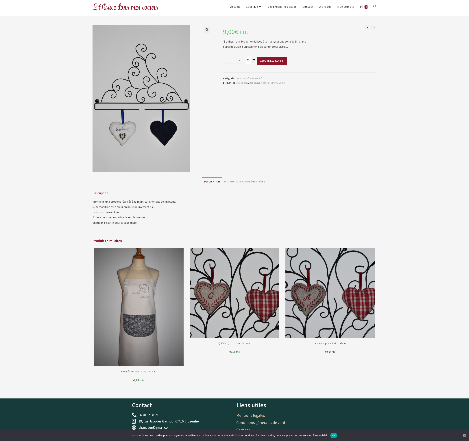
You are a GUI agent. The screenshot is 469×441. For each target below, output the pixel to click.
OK (334, 435)
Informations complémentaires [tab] (244, 181)
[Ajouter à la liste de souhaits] (248, 60)
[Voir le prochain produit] (373, 27)
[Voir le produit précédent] (367, 27)
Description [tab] (212, 181)
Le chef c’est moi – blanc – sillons (138, 371)
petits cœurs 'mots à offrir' (249, 78)
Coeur (282, 82)
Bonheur (254, 82)
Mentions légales (250, 415)
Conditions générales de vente (261, 422)
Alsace (240, 82)
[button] (207, 30)
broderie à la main (268, 82)
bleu (246, 82)
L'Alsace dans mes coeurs (125, 7)
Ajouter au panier (271, 60)
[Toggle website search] (374, 6)
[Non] (464, 435)
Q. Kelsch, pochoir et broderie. (234, 343)
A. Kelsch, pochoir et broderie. (330, 343)
